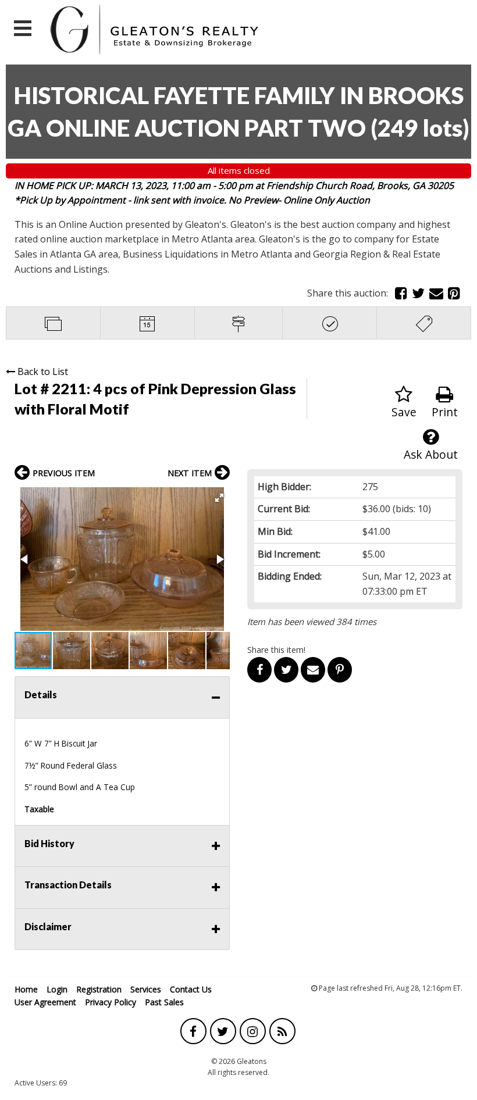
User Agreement (45, 1002)
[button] (219, 497)
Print (445, 412)
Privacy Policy (110, 1002)
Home (26, 989)
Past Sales (164, 1002)
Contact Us (191, 989)
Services (145, 989)
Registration (99, 989)
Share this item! (276, 649)
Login (57, 989)
